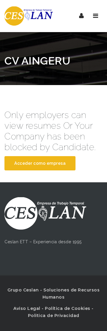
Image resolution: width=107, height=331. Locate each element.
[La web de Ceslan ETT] (29, 16)
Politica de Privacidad (53, 315)
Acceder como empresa (40, 163)
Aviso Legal (26, 308)
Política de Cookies (67, 308)
